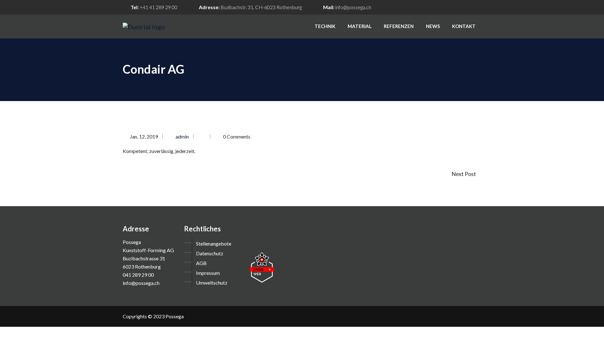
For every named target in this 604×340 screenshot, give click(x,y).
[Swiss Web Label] (261, 267)
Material (360, 26)
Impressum (208, 273)
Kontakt (464, 26)
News (433, 26)
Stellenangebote (213, 243)
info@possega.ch (353, 7)
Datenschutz (209, 253)
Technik (325, 26)
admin (182, 136)
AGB (201, 263)
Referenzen (399, 26)
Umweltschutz (211, 283)
